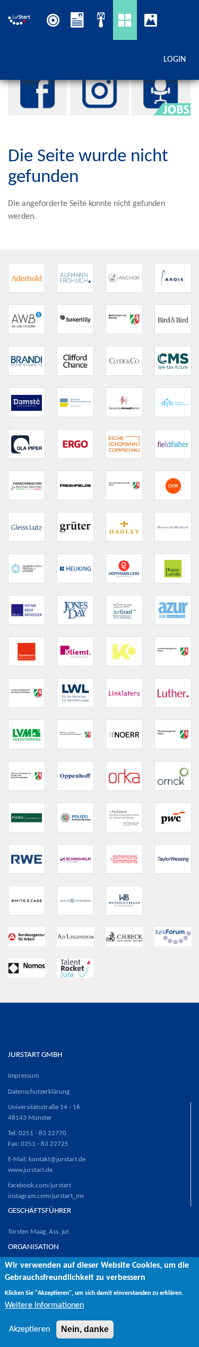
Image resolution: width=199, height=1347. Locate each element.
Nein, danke (85, 1329)
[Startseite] (20, 19)
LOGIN (174, 59)
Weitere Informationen (44, 1305)
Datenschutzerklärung (39, 1091)
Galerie (153, 19)
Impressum (23, 1075)
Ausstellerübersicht (125, 20)
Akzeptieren (29, 1329)
